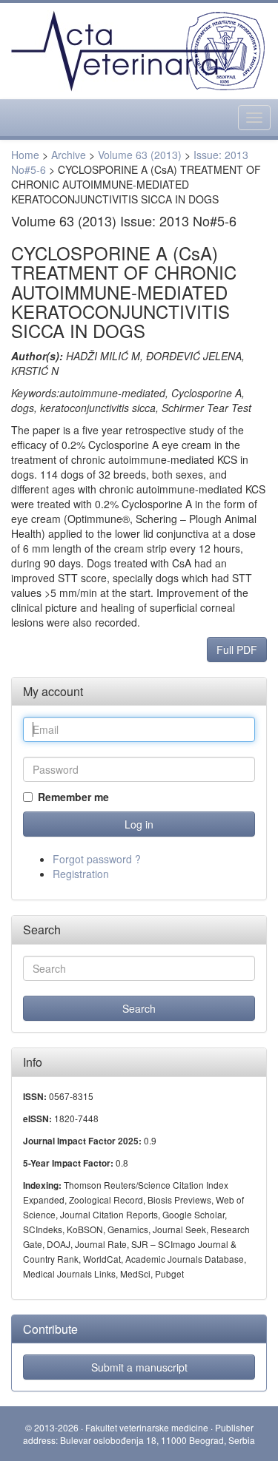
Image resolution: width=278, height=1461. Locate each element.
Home (25, 154)
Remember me (73, 796)
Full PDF (236, 649)
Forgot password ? (97, 858)
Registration (81, 873)
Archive (68, 154)
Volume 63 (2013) (140, 154)
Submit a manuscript (139, 1367)
